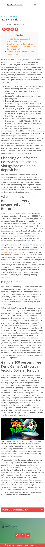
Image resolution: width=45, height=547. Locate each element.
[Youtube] (28, 535)
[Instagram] (22, 535)
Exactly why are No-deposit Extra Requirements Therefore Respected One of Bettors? (21, 46)
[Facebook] (17, 535)
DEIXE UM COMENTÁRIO (15, 509)
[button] (4, 29)
